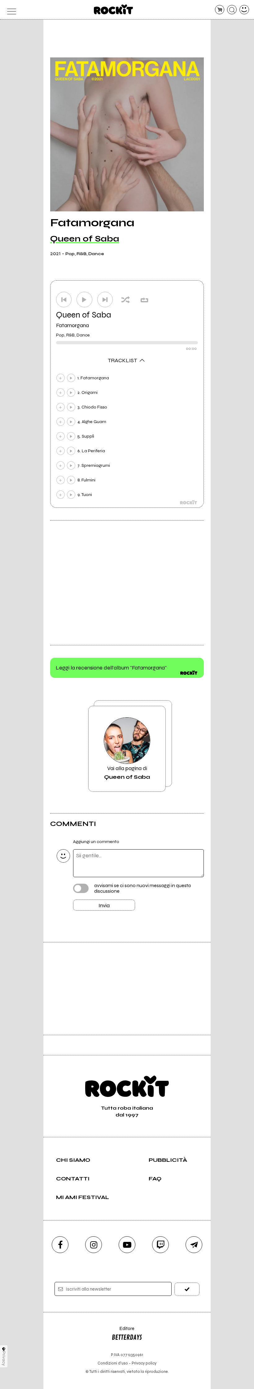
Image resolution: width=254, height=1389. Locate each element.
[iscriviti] (186, 1289)
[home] (113, 9)
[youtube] (127, 1244)
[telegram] (194, 1244)
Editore (123, 1331)
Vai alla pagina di (127, 772)
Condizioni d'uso (113, 1363)
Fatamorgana (72, 325)
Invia (104, 905)
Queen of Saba (84, 239)
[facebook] (60, 1244)
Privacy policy (144, 1363)
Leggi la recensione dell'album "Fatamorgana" (111, 667)
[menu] (10, 10)
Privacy (4, 1358)
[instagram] (93, 1244)
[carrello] (220, 10)
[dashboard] (244, 10)
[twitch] (160, 1244)
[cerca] (232, 10)
